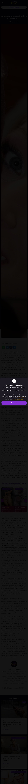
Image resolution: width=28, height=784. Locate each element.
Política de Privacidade (17, 399)
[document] (14, 392)
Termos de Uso (21, 397)
